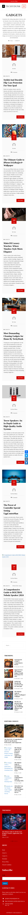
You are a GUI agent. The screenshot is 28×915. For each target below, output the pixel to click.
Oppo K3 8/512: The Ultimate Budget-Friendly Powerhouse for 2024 (18, 673)
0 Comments (14, 72)
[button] (12, 841)
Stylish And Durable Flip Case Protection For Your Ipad (13, 83)
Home (3, 850)
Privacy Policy (5, 861)
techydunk (13, 6)
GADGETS (7, 76)
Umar (15, 232)
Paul (15, 68)
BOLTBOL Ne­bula (18, 585)
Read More (20, 117)
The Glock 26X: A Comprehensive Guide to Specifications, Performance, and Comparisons (13, 741)
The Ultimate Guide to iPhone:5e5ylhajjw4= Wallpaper (14, 163)
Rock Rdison (14, 409)
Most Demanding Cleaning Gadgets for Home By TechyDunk (13, 336)
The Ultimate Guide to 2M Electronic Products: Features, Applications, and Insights (17, 752)
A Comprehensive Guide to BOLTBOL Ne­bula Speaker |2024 (14, 592)
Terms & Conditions (6, 864)
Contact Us (4, 856)
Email (4, 875)
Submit (5, 883)
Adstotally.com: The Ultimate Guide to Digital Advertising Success (18, 789)
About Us (4, 853)
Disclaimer (4, 858)
